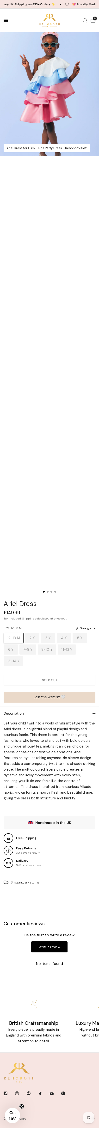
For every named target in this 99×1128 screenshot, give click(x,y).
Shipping (28, 618)
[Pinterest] (32, 1093)
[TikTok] (43, 1093)
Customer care (15, 1118)
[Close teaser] (21, 1106)
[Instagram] (20, 1093)
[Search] (85, 20)
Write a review (49, 947)
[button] (12, 1115)
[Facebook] (9, 1093)
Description (14, 713)
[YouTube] (55, 1094)
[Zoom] (49, 94)
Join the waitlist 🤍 (49, 697)
